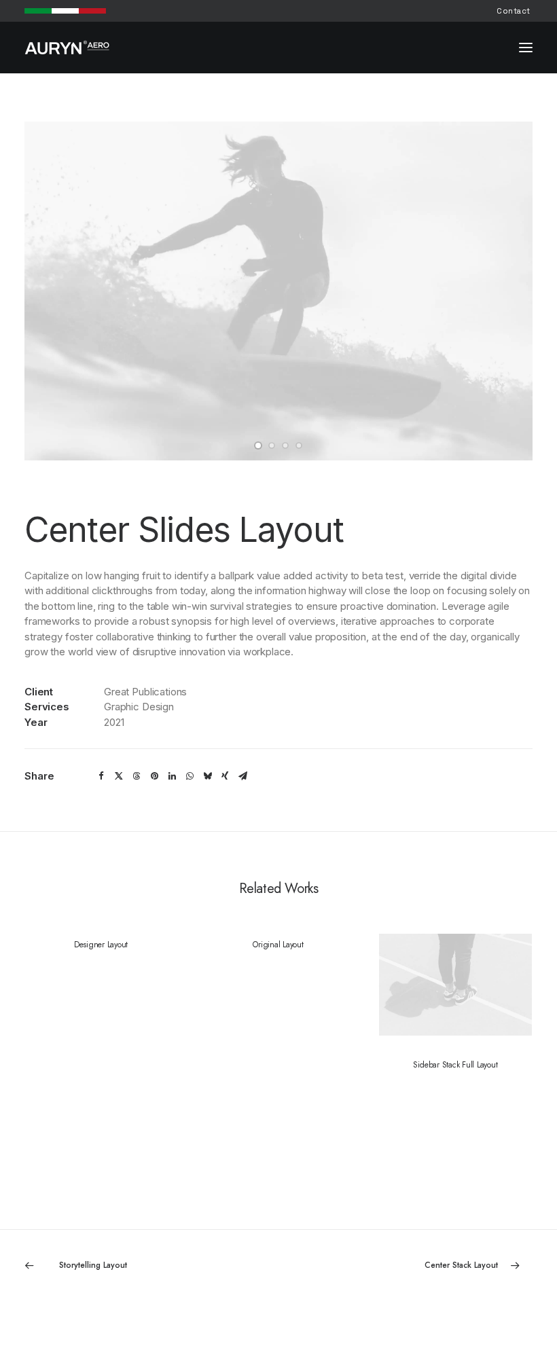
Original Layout (278, 944)
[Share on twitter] (119, 776)
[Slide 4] (299, 445)
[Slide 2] (271, 445)
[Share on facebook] (101, 776)
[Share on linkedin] (172, 776)
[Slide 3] (285, 445)
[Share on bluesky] (207, 776)
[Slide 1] (258, 445)
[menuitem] (514, 11)
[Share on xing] (225, 776)
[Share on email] (242, 776)
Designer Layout (101, 944)
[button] (526, 47)
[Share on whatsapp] (189, 776)
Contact (514, 11)
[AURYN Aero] (67, 47)
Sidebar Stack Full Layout (455, 1065)
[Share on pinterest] (154, 776)
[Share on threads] (136, 776)
